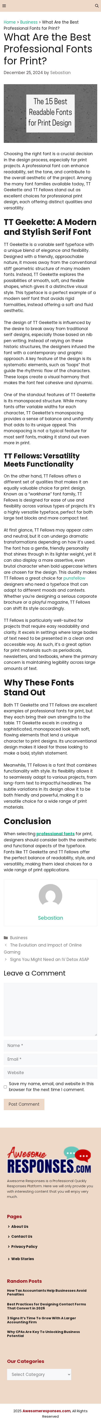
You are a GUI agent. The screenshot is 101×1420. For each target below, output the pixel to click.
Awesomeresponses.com (46, 1410)
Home (10, 22)
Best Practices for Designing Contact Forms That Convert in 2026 (46, 1306)
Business (29, 22)
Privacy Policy (24, 1246)
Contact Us (21, 1236)
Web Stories (22, 1258)
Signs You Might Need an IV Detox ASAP (49, 959)
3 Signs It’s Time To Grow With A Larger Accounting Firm (41, 1320)
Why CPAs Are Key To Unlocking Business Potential (43, 1333)
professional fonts (55, 834)
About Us (19, 1226)
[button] (97, 6)
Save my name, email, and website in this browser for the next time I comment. (51, 1087)
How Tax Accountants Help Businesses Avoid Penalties (46, 1292)
